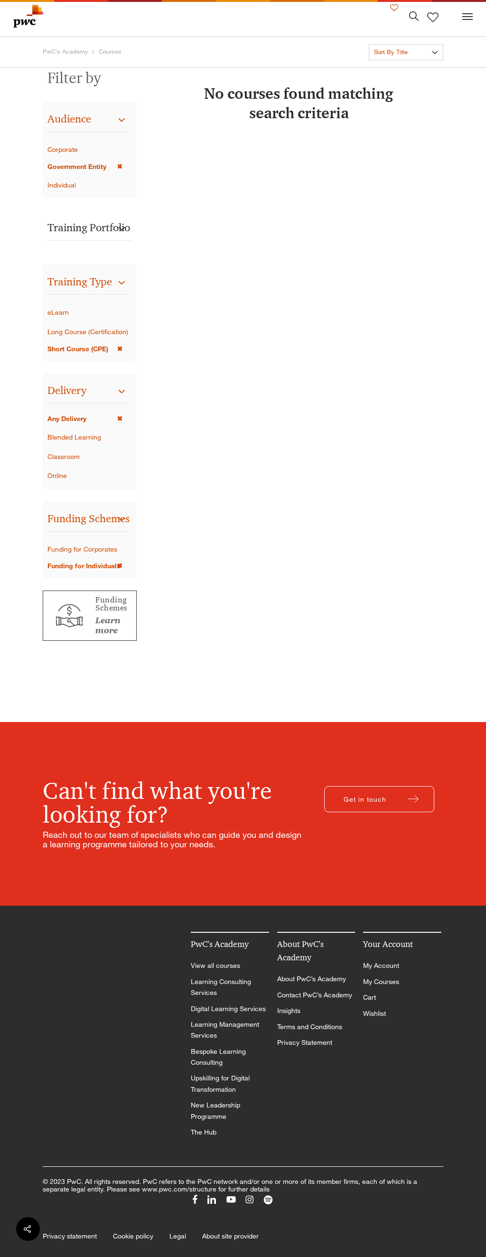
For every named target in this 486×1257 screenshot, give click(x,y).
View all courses (215, 965)
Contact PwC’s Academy (314, 995)
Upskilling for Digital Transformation (220, 1083)
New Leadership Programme (215, 1110)
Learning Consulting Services (221, 987)
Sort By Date (391, 69)
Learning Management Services (225, 1030)
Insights (288, 1010)
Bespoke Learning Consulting (218, 1057)
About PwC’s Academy (311, 979)
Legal (177, 1236)
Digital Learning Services (228, 1009)
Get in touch (365, 799)
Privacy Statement (304, 1042)
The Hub (203, 1132)
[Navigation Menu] (467, 16)
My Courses (381, 981)
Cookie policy (133, 1236)
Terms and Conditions (309, 1027)
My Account (381, 965)
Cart (369, 997)
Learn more (108, 625)
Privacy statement (70, 1236)
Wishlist (374, 1013)
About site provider (230, 1236)
